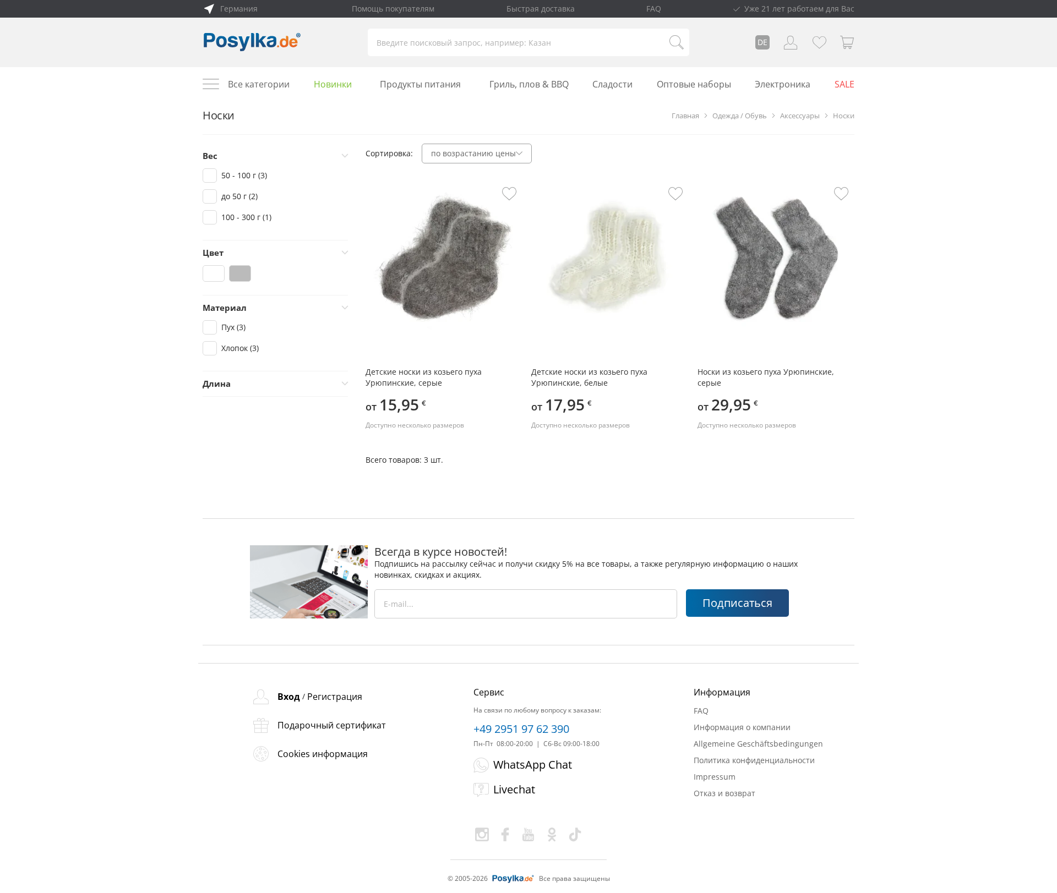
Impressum (714, 776)
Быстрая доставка (540, 8)
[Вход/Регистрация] (790, 42)
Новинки (333, 84)
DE (762, 42)
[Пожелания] (819, 42)
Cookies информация (322, 754)
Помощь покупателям (393, 8)
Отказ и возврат (724, 793)
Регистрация (334, 697)
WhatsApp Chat (532, 764)
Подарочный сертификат (331, 725)
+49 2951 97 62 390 (521, 729)
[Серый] (240, 273)
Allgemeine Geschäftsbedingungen (758, 743)
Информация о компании (742, 727)
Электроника (782, 84)
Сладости (612, 84)
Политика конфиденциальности (754, 760)
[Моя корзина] (847, 42)
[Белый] (214, 273)
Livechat (514, 789)
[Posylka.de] (252, 42)
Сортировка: (389, 153)
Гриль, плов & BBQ (529, 84)
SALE (844, 84)
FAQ (653, 8)
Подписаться (737, 602)
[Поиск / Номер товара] (676, 42)
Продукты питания (420, 84)
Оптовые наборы (694, 84)
